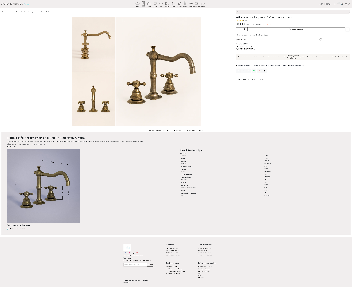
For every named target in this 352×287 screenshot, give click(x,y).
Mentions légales (204, 269)
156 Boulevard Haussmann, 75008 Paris (137, 260)
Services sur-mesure (173, 255)
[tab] (159, 130)
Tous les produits (8, 12)
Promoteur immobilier (173, 273)
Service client (202, 250)
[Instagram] (129, 253)
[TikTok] (133, 253)
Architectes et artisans (174, 269)
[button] (335, 4)
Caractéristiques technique (246, 50)
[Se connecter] (349, 4)
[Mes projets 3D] (342, 4)
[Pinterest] (259, 71)
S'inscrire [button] (150, 264)
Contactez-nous (204, 271)
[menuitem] (137, 4)
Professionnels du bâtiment (175, 271)
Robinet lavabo (21, 12)
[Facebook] (238, 71)
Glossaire (201, 278)
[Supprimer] (237, 29)
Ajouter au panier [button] (297, 29)
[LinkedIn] (249, 71)
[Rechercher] (349, 12)
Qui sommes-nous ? (172, 248)
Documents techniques (244, 48)
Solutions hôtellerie (172, 267)
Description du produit (244, 47)
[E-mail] (264, 71)
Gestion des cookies (205, 267)
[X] (243, 71)
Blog (199, 275)
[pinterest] (137, 253)
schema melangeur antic (17, 229)
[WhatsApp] (254, 71)
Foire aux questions (204, 248)
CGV (199, 273)
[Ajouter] (245, 29)
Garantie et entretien (205, 255)
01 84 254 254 (326, 4)
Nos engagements (172, 250)
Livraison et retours (204, 253)
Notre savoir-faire (172, 253)
